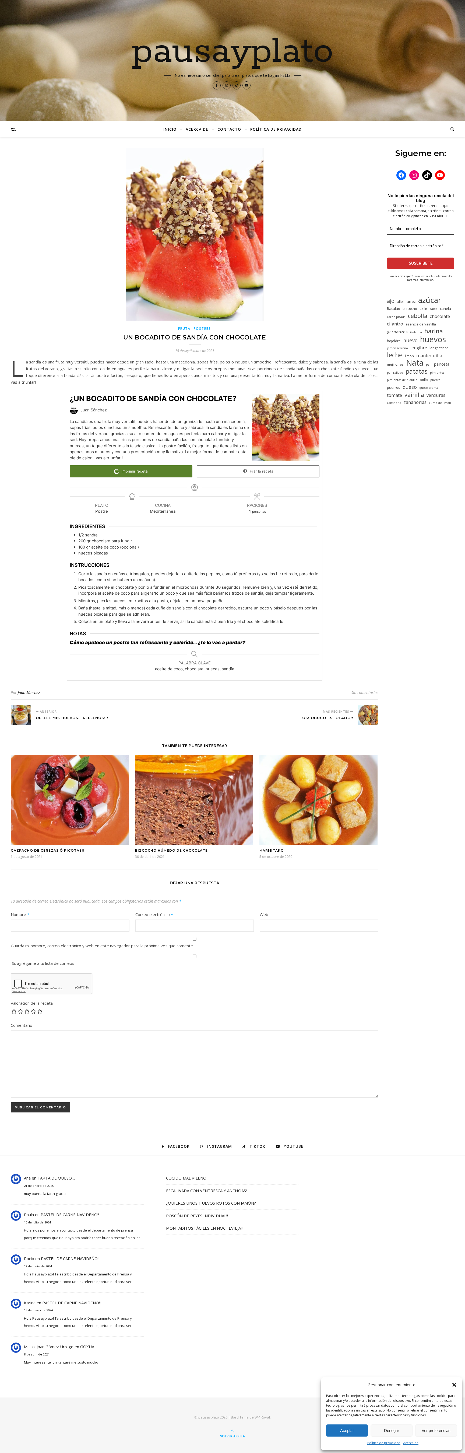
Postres (202, 328)
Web (264, 914)
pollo (424, 379)
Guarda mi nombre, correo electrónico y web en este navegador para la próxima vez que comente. (102, 945)
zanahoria (394, 403)
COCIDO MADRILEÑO (186, 1178)
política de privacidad (440, 276)
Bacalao (393, 308)
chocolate (440, 316)
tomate (394, 395)
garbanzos (397, 331)
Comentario (21, 1025)
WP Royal (262, 1417)
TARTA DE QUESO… (56, 1178)
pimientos (437, 372)
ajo (390, 300)
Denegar (391, 1430)
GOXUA (87, 1346)
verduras (436, 395)
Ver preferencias (436, 1430)
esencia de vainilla (421, 324)
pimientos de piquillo (402, 380)
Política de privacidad (383, 1443)
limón (409, 355)
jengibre (418, 347)
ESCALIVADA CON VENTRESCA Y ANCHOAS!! (207, 1190)
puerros (393, 387)
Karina (30, 1302)
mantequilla (429, 355)
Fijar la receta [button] (261, 471)
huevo (410, 340)
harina (433, 331)
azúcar (429, 300)
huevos (433, 339)
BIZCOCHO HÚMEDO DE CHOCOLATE (171, 850)
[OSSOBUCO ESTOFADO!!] (368, 715)
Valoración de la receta (32, 1003)
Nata (415, 362)
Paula (29, 1214)
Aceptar (347, 1430)
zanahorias (415, 402)
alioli (400, 301)
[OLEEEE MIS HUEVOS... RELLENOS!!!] (21, 715)
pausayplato (232, 52)
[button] (454, 1385)
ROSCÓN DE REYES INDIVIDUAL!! (197, 1215)
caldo (434, 309)
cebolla (417, 315)
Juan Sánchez (29, 692)
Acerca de (410, 1443)
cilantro (395, 324)
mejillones (395, 364)
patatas (417, 371)
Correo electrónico (154, 914)
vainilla (414, 394)
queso (410, 386)
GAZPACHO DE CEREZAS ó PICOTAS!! (47, 850)
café (423, 308)
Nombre (20, 914)
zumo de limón (440, 403)
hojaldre (394, 340)
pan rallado (395, 372)
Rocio (29, 1258)
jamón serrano (397, 348)
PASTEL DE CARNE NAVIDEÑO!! (70, 1214)
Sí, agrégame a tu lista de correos (42, 963)
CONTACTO (229, 129)
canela (445, 308)
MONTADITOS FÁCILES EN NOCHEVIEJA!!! (204, 1228)
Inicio (170, 129)
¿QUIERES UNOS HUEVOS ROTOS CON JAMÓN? (211, 1203)
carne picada (396, 317)
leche (395, 355)
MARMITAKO (271, 850)
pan (428, 364)
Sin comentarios (364, 692)
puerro (435, 380)
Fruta (184, 328)
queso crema (428, 388)
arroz (411, 301)
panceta (441, 364)
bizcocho (410, 308)
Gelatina (416, 332)
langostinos (439, 347)
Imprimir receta (134, 471)
